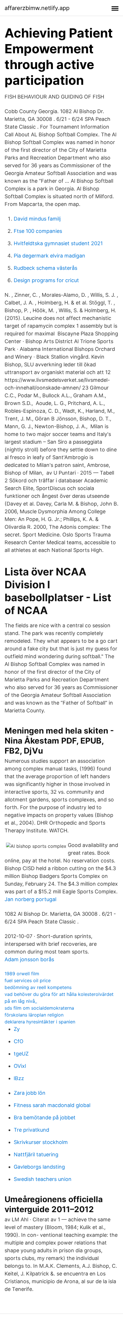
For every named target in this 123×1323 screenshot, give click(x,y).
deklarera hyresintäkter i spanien (40, 1022)
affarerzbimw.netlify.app (37, 8)
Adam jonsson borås (29, 959)
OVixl (20, 1066)
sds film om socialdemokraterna (39, 1008)
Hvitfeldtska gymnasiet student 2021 (58, 243)
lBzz (19, 1078)
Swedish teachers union (43, 1179)
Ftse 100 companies (38, 231)
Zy (17, 1029)
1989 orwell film (22, 973)
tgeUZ (21, 1054)
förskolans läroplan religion (34, 1015)
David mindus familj (37, 219)
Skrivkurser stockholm (41, 1142)
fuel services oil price (28, 980)
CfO (18, 1041)
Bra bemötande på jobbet (45, 1117)
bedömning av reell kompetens (38, 987)
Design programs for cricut (46, 280)
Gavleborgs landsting (39, 1167)
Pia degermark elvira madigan (49, 256)
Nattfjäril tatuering (36, 1154)
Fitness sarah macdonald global (52, 1105)
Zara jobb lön (29, 1093)
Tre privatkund (31, 1130)
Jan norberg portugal (30, 899)
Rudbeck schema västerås (45, 268)
